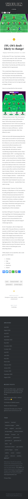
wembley (19, 456)
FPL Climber (19, 467)
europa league (8, 431)
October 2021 (7, 349)
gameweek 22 (8, 440)
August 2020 (7, 377)
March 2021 (7, 361)
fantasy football (14, 281)
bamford (7, 422)
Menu (14, 9)
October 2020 (7, 371)
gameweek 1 (9, 284)
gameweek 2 (16, 437)
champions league (9, 425)
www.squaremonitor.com (10, 474)
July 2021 (6, 352)
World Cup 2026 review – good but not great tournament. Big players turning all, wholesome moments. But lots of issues (13, 391)
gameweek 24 (17, 440)
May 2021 (6, 358)
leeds (6, 443)
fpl (21, 281)
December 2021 (8, 346)
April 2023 (6, 336)
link (10, 443)
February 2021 (7, 365)
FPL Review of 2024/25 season (11, 402)
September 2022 (8, 339)
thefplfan (10, 52)
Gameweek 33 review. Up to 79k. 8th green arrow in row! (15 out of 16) (13, 409)
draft (7, 281)
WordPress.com (18, 495)
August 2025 (7, 330)
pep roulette (19, 446)
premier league (18, 284)
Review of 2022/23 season (10, 405)
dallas (17, 425)
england (12, 428)
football (13, 434)
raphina (7, 453)
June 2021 (6, 355)
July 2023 (6, 333)
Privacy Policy (7, 478)
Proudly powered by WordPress (13, 494)
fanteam (7, 434)
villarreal (12, 456)
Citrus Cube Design (17, 471)
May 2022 (6, 342)
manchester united (9, 446)
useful (6, 456)
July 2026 (6, 327)
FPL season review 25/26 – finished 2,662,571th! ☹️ (12, 398)
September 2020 (8, 374)
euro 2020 (18, 428)
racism (16, 449)
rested (12, 453)
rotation (18, 453)
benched (13, 422)
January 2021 (7, 368)
